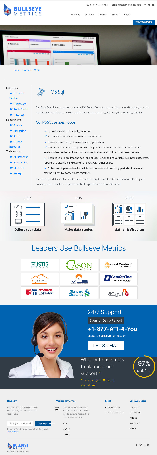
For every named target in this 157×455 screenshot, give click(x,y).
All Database (21, 157)
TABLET (66, 434)
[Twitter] (149, 4)
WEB (65, 424)
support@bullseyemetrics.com (107, 335)
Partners (115, 14)
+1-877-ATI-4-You (99, 4)
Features (75, 14)
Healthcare (20, 104)
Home (16, 70)
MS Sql (37, 70)
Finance (18, 125)
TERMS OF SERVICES (114, 412)
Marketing (20, 131)
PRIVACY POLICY (112, 407)
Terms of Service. (13, 432)
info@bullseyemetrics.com (128, 4)
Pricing (102, 14)
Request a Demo (143, 21)
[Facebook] (145, 4)
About (127, 14)
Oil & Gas (19, 115)
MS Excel (19, 168)
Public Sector (21, 109)
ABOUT (133, 429)
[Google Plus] (144, 444)
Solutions (89, 14)
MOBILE (66, 429)
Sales (17, 136)
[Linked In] (153, 4)
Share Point (20, 162)
